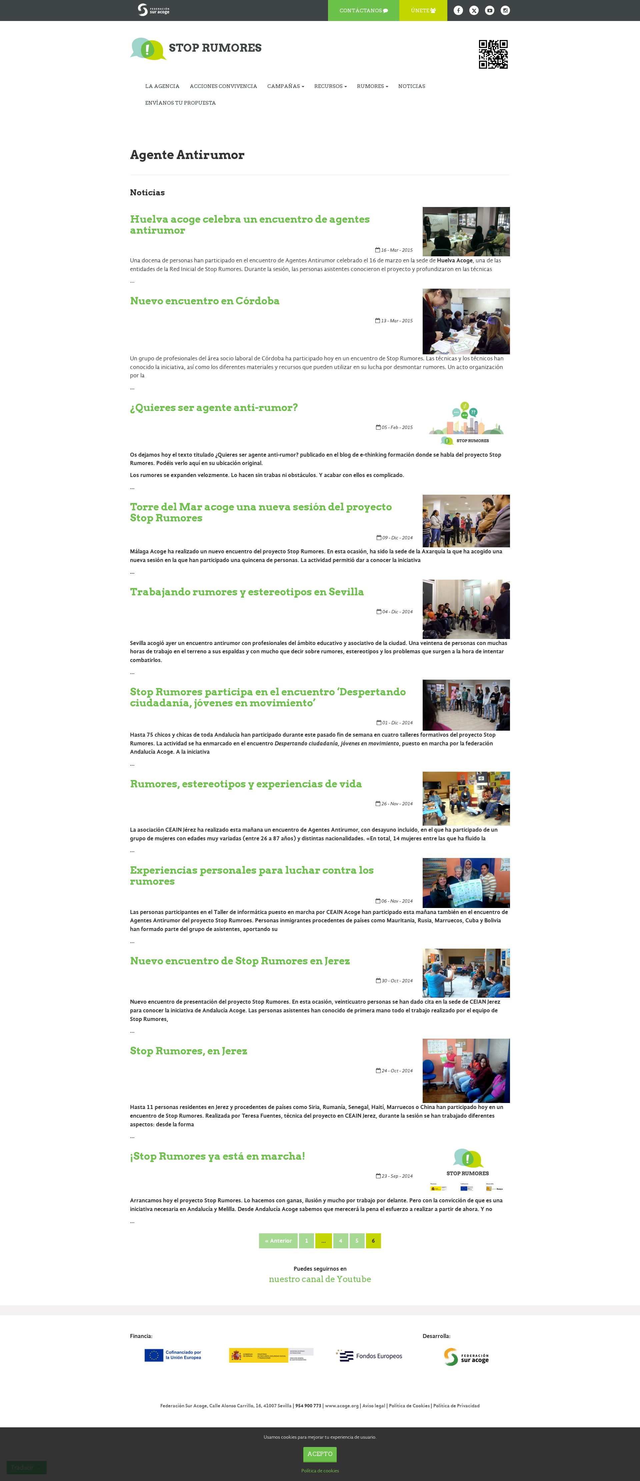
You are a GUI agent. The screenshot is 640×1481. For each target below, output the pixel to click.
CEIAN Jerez (485, 1001)
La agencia (162, 86)
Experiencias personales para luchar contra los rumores (252, 875)
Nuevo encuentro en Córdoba (205, 301)
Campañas (284, 86)
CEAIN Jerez (360, 1115)
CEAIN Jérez (180, 829)
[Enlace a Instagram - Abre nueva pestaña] (505, 10)
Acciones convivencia (223, 86)
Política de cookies (320, 1471)
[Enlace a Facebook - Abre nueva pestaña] (458, 10)
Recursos (329, 86)
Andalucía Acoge (151, 751)
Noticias (411, 86)
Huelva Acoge (455, 260)
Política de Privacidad (456, 1406)
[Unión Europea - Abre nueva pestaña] (173, 1355)
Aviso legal (373, 1406)
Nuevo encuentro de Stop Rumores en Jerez (240, 961)
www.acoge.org (342, 1406)
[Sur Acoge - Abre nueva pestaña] (466, 1357)
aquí (195, 463)
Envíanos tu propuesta (180, 103)
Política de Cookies (409, 1406)
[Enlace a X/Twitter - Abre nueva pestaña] (474, 10)
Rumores (371, 86)
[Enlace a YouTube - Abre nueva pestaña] (489, 10)
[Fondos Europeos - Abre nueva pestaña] (368, 1355)
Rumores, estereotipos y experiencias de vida (246, 784)
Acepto (320, 1454)
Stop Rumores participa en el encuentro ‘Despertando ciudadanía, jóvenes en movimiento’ (268, 697)
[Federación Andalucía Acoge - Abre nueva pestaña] (153, 8)
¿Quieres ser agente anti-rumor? (214, 407)
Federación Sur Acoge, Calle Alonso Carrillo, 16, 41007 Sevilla (226, 1406)
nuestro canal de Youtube (320, 1279)
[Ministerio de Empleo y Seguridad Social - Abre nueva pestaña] (271, 1355)
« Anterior (278, 1240)
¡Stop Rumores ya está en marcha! (217, 1156)
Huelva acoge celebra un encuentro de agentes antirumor (250, 224)
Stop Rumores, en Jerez (189, 1051)
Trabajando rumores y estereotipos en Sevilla (247, 592)
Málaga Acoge (148, 551)
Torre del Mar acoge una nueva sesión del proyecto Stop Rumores (261, 512)
